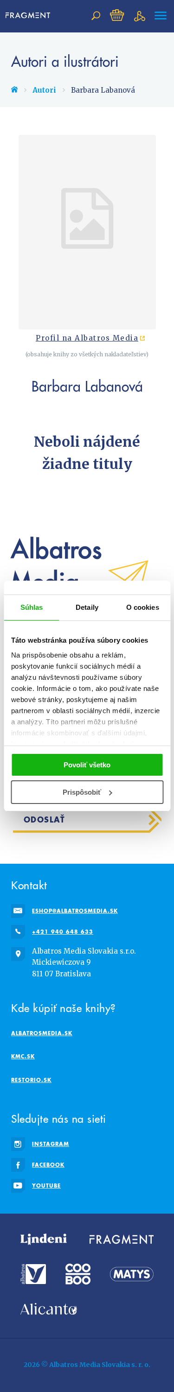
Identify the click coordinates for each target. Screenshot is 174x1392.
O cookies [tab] (142, 607)
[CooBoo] (78, 1274)
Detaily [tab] (87, 607)
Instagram (50, 1144)
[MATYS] (132, 1274)
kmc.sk (23, 1056)
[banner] (30, 15)
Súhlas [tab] (31, 607)
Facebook (48, 1165)
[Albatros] (33, 1274)
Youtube (46, 1186)
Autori (44, 90)
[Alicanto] (48, 1309)
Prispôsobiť (82, 792)
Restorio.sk (31, 1080)
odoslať (44, 819)
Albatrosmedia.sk (41, 1033)
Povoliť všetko (87, 765)
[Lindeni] (43, 1239)
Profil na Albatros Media (87, 338)
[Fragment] (121, 1239)
